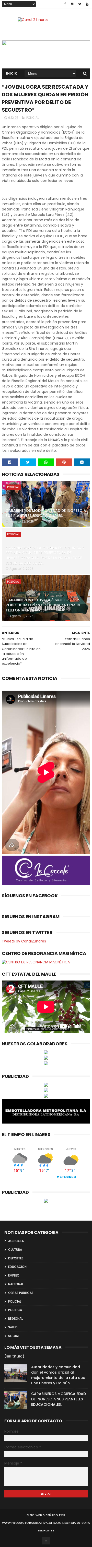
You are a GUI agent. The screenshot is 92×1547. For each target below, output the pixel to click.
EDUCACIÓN (17, 1267)
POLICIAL (32, 117)
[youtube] (87, 4)
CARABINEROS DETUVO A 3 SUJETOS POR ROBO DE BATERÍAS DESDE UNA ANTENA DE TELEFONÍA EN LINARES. (43, 604)
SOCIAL (13, 1336)
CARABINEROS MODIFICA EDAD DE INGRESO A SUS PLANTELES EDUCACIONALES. (46, 513)
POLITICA (15, 1310)
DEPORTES (16, 1258)
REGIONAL (15, 1318)
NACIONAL (16, 1284)
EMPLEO (13, 1275)
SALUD (13, 1327)
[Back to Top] (46, 1540)
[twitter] (79, 4)
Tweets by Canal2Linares (24, 941)
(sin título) (14, 1356)
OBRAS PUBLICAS (20, 1293)
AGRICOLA (16, 1241)
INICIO (12, 73)
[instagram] (72, 4)
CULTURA (15, 1249)
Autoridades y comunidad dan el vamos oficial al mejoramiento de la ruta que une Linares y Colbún (58, 1375)
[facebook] (65, 4)
